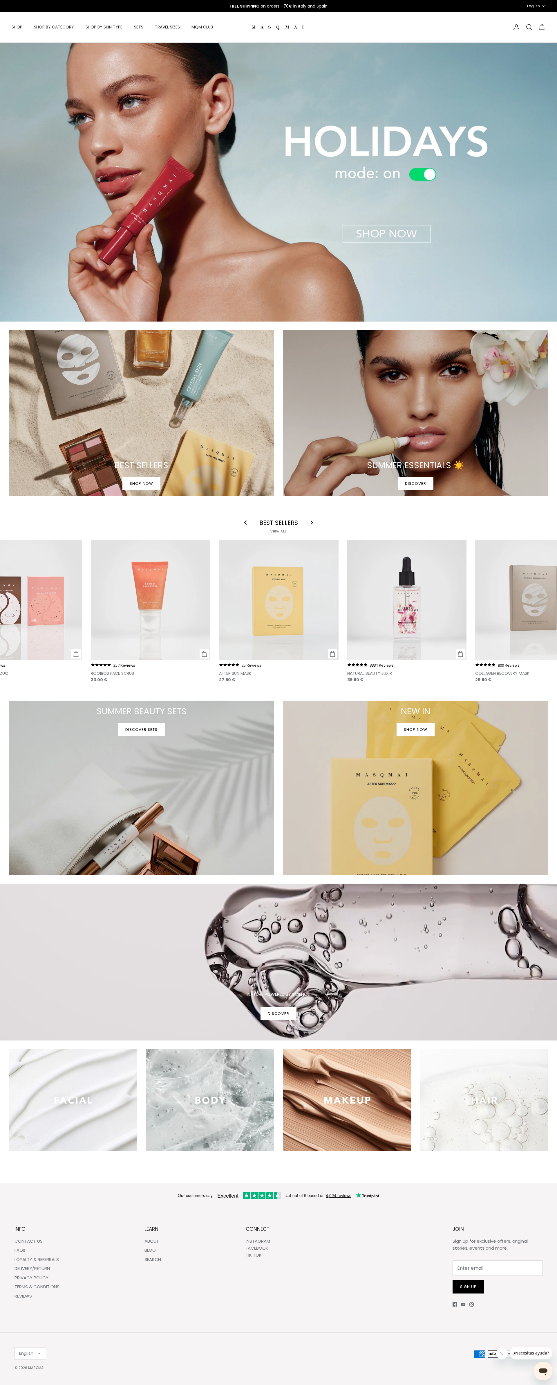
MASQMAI (36, 1367)
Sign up (468, 1286)
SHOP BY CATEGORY (54, 27)
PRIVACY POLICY (31, 1278)
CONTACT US (29, 1241)
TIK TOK (254, 1255)
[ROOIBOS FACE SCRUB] (150, 600)
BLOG (150, 1250)
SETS (138, 27)
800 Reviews (509, 665)
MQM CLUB (202, 27)
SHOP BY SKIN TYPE (104, 27)
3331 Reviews (382, 665)
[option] (278, 182)
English (533, 5)
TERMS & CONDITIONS (37, 1287)
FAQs (20, 1250)
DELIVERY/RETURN (32, 1268)
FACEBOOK (257, 1248)
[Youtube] (463, 1304)
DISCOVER (278, 1013)
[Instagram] (471, 1304)
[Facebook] (455, 1304)
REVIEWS (23, 1296)
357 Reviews (124, 665)
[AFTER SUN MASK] (279, 600)
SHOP (17, 27)
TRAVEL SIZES (167, 27)
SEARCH (152, 1259)
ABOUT (151, 1241)
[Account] (515, 27)
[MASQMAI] (278, 27)
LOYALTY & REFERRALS (37, 1259)
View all (278, 531)
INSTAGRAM (258, 1241)
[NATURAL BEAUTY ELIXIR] (407, 600)
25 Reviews (251, 665)
